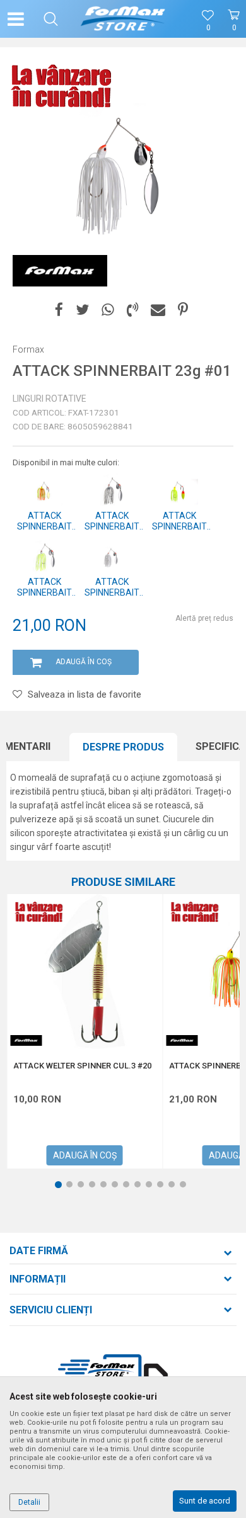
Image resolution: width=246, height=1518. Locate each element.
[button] (50, 19)
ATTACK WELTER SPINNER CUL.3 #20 (82, 1066)
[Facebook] (59, 310)
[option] (123, 176)
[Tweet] (82, 310)
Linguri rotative (49, 399)
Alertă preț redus (204, 618)
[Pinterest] (183, 310)
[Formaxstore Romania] (123, 18)
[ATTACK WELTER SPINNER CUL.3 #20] (84, 971)
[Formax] (60, 270)
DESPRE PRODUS (123, 747)
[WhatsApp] (108, 310)
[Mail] (158, 310)
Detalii (29, 1502)
